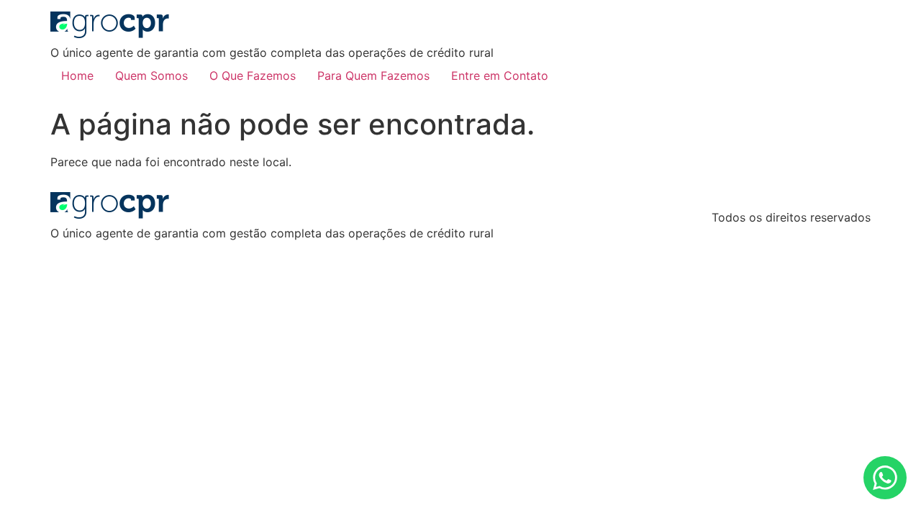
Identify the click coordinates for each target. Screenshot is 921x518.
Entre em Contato (499, 75)
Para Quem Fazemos (373, 75)
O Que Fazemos (252, 75)
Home (77, 75)
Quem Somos (151, 75)
